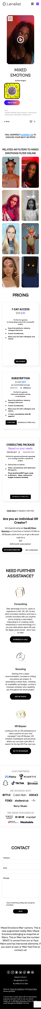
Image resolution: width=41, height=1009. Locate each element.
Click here (11, 510)
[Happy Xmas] (30, 205)
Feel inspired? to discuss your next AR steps (20, 136)
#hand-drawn (10, 113)
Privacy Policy (32, 989)
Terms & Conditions (17, 989)
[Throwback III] (10, 238)
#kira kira (9, 115)
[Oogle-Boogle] (30, 172)
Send (20, 911)
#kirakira (18, 115)
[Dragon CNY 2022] (30, 238)
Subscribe (11, 422)
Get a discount (32, 550)
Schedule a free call (26, 422)
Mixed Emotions (20, 73)
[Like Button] (31, 121)
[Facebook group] (32, 972)
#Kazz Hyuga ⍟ (22, 113)
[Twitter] (20, 972)
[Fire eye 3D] (30, 271)
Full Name (6, 858)
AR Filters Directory (19, 1001)
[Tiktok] (24, 972)
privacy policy (20, 977)
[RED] (10, 205)
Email (5, 868)
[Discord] (28, 972)
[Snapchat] (16, 972)
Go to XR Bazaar (20, 751)
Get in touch (20, 696)
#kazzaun (32, 113)
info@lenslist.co (21, 980)
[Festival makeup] (10, 271)
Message (6, 878)
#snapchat (26, 115)
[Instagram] (12, 972)
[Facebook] (8, 972)
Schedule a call (20, 639)
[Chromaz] (10, 172)
